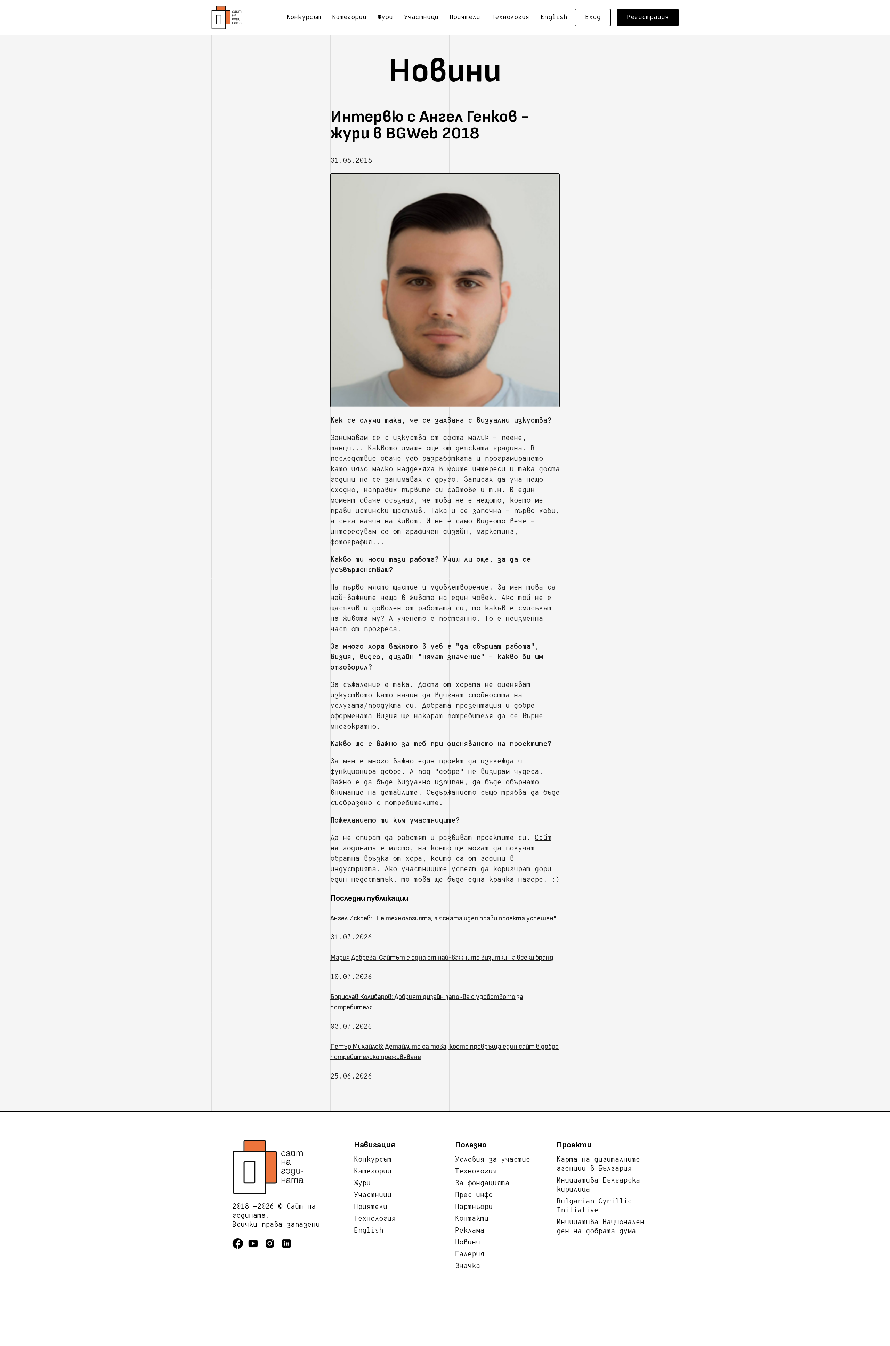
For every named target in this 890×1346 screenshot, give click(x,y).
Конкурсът (303, 18)
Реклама (469, 1230)
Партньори (474, 1207)
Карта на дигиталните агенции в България (598, 1164)
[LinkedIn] (289, 1248)
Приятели (465, 18)
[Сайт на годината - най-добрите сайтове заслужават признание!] (228, 17)
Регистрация (648, 18)
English (554, 18)
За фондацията (482, 1183)
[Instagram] (272, 1248)
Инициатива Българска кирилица (598, 1185)
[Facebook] (240, 1248)
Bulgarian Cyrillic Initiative (594, 1206)
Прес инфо (474, 1195)
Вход (592, 18)
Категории (349, 18)
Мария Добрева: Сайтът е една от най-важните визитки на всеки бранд (441, 957)
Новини (467, 1242)
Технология (510, 18)
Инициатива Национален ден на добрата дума (600, 1227)
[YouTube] (256, 1248)
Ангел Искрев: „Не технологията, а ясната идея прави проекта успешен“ (443, 918)
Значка (467, 1266)
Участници (421, 18)
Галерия (469, 1254)
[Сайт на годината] (293, 1167)
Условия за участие (492, 1159)
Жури (385, 18)
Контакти (471, 1219)
